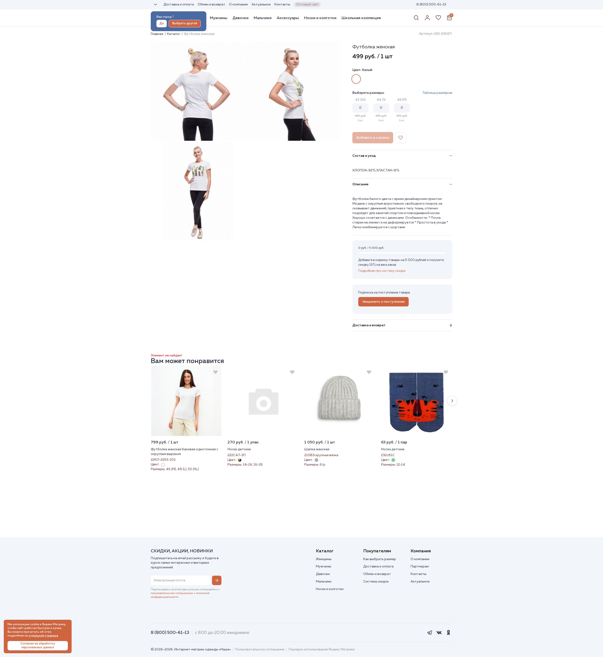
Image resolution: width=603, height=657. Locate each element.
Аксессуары (288, 18)
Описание (360, 184)
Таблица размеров (437, 93)
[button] (452, 400)
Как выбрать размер (379, 559)
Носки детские (239, 449)
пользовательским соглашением (172, 593)
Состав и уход (364, 155)
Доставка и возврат (368, 325)
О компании (238, 4)
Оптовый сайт (307, 4)
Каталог (174, 34)
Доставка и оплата (178, 4)
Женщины (323, 559)
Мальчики (263, 18)
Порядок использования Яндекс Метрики (322, 649)
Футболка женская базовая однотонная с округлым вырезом (184, 452)
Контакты (282, 4)
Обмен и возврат (211, 4)
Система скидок (376, 581)
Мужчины (218, 18)
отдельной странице (43, 635)
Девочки (240, 18)
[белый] (356, 79)
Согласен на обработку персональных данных (37, 645)
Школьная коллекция (361, 18)
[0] (449, 19)
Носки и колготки (320, 18)
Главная (157, 34)
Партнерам (420, 566)
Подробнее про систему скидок (382, 271)
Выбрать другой (184, 23)
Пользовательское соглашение (260, 649)
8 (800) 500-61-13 (431, 4)
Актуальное (261, 4)
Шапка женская (316, 449)
